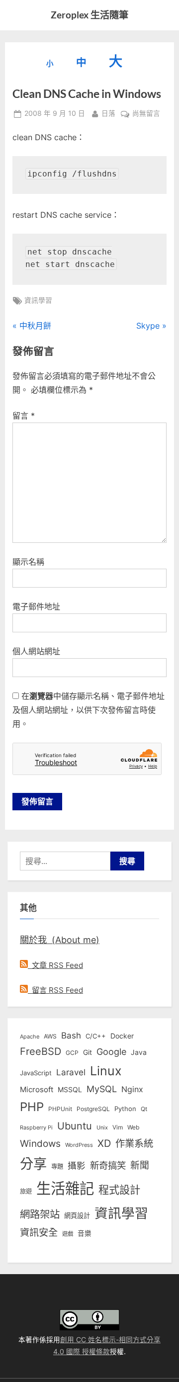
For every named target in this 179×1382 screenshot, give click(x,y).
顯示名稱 (28, 562)
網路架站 (40, 1214)
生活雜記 (65, 1188)
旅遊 (26, 1191)
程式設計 (119, 1189)
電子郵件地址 (36, 606)
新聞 (139, 1165)
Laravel (71, 1072)
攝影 (77, 1165)
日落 (108, 113)
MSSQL (70, 1090)
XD (104, 1143)
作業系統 (134, 1143)
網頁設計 (77, 1215)
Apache (29, 1036)
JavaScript (36, 1073)
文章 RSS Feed (55, 965)
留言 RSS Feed (55, 990)
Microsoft (36, 1089)
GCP (72, 1052)
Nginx (132, 1089)
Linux (106, 1070)
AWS (50, 1036)
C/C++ (96, 1036)
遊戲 (67, 1233)
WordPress (79, 1145)
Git (87, 1052)
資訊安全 (39, 1232)
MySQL (102, 1089)
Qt (144, 1109)
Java (139, 1052)
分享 (33, 1164)
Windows (40, 1143)
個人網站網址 (36, 651)
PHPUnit (60, 1109)
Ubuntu (74, 1126)
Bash (71, 1035)
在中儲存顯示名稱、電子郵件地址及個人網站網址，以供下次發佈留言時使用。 (88, 710)
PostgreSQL (93, 1109)
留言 (23, 416)
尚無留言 (146, 114)
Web (133, 1127)
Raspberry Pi (36, 1127)
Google (111, 1051)
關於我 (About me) (59, 939)
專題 (57, 1166)
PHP (32, 1107)
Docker (122, 1036)
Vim (117, 1127)
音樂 (84, 1233)
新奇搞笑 (108, 1165)
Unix (102, 1127)
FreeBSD (40, 1051)
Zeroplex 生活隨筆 (89, 14)
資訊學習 (38, 300)
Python (125, 1109)
